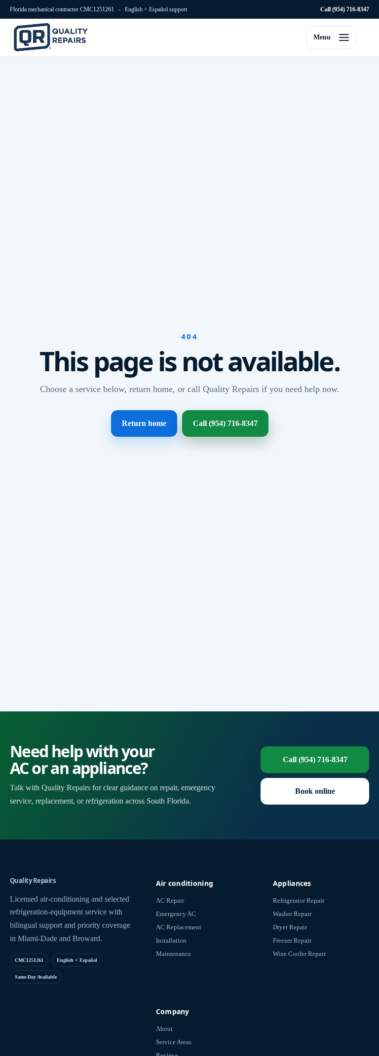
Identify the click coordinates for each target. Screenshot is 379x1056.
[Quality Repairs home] (51, 37)
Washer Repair (292, 913)
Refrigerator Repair (298, 900)
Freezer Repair (292, 940)
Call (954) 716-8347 (344, 9)
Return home (144, 423)
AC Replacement (178, 927)
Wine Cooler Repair (299, 953)
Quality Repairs (32, 880)
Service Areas (173, 1042)
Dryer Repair (290, 927)
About (164, 1028)
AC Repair (170, 900)
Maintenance (173, 953)
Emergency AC (176, 913)
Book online (315, 791)
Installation (171, 940)
